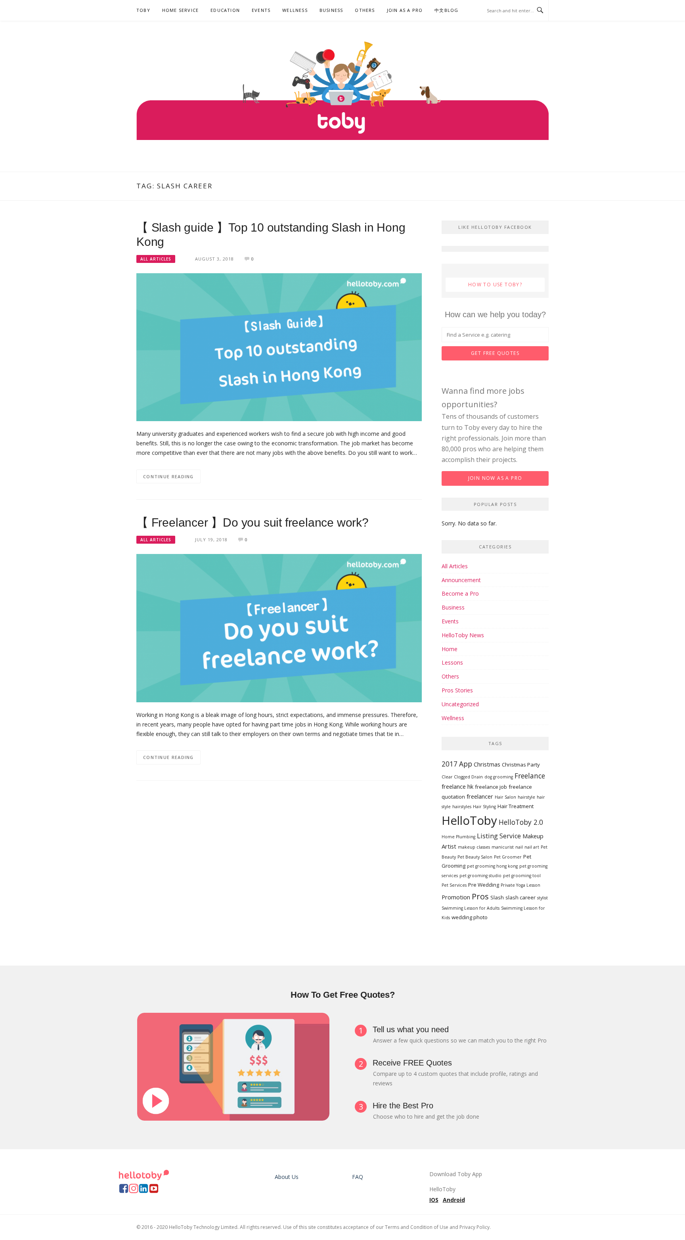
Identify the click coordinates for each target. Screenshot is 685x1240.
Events (261, 10)
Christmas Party (521, 764)
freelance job (491, 786)
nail (519, 847)
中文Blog (446, 10)
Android (454, 1200)
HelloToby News (463, 635)
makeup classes (474, 847)
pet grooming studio (480, 875)
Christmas (487, 764)
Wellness (295, 10)
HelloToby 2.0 (521, 822)
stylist (542, 898)
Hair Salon (505, 797)
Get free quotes (495, 353)
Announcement (461, 580)
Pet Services (454, 885)
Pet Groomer (508, 857)
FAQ (357, 1177)
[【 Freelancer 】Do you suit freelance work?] (279, 627)
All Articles (155, 259)
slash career (520, 897)
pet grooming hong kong (492, 866)
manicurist (503, 847)
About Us (286, 1177)
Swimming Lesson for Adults (470, 908)
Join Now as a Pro (495, 478)
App (465, 764)
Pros (480, 896)
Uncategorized (460, 704)
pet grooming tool (522, 875)
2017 (449, 764)
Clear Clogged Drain (462, 777)
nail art (531, 847)
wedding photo (470, 917)
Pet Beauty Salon (474, 857)
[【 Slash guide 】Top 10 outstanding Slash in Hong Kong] (279, 346)
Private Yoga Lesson (520, 885)
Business (331, 10)
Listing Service (499, 836)
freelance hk (457, 786)
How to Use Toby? (495, 284)
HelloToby (469, 820)
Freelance (530, 775)
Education (225, 10)
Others (365, 10)
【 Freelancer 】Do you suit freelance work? (252, 522)
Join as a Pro (405, 10)
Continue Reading (168, 476)
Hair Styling (484, 806)
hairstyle (526, 797)
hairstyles (461, 806)
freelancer (480, 796)
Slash (497, 897)
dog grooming (498, 777)
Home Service (180, 10)
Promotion (456, 897)
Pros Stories (457, 690)
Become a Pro (460, 593)
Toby (143, 10)
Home (449, 649)
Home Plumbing (458, 836)
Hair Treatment (515, 806)
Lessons (452, 662)
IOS (433, 1200)
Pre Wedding (483, 884)
